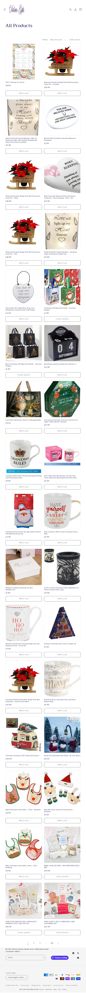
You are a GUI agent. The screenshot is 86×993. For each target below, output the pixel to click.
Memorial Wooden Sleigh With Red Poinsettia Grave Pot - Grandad (61, 83)
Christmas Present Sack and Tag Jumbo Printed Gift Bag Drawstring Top (23, 533)
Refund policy (47, 985)
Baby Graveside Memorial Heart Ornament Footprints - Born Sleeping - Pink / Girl (59, 197)
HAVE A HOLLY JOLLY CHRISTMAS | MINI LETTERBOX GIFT (59, 923)
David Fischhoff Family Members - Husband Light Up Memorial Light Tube (60, 253)
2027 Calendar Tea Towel (15, 82)
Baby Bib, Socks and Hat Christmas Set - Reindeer (59, 811)
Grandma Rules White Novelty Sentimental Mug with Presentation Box (24, 477)
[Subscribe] (43, 957)
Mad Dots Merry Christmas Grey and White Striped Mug (60, 701)
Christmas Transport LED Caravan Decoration (22, 756)
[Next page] (58, 943)
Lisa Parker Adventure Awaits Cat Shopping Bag (23, 420)
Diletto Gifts (14, 985)
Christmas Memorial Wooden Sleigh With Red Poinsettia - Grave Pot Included (23, 701)
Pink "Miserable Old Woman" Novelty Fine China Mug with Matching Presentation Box (60, 477)
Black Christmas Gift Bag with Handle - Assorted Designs (24, 365)
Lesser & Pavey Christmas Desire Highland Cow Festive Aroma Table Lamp (61, 589)
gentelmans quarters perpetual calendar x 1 (60, 364)
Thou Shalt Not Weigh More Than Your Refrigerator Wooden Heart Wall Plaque (20, 309)
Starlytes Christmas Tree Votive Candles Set (60, 644)
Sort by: (45, 40)
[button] (4, 9)
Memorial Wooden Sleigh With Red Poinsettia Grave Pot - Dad (23, 253)
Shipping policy (36, 985)
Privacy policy (25, 985)
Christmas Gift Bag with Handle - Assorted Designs (60, 309)
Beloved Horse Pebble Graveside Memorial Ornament (59, 139)
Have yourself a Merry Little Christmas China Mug (61, 533)
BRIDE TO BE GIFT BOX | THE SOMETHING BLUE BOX (62, 867)
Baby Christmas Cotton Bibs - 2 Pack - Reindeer (23, 810)
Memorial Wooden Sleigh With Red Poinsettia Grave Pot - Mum (23, 197)
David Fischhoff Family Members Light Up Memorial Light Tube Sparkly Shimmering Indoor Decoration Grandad (21, 140)
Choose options (62, 319)
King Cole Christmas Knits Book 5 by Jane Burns (62, 756)
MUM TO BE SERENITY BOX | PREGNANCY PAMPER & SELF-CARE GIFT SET (21, 923)
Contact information (71, 985)
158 (52, 943)
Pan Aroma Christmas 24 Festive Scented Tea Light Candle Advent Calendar (61, 421)
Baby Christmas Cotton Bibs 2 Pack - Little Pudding (21, 867)
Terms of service (59, 985)
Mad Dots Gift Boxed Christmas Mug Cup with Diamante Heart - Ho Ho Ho (23, 645)
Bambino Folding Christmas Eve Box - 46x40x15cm (20, 589)
